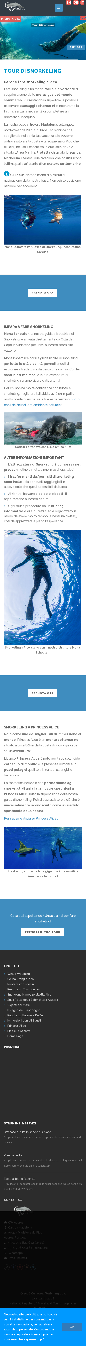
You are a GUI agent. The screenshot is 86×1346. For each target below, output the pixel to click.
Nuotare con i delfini (20, 984)
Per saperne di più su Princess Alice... (31, 818)
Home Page (15, 1036)
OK (72, 1327)
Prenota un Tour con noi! (23, 989)
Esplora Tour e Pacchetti (19, 1178)
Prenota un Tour (14, 1155)
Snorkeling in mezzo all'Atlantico (29, 994)
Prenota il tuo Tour (42, 932)
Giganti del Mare (18, 1005)
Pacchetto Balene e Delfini (25, 1015)
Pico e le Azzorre (19, 1031)
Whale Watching (18, 973)
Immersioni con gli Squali (24, 1020)
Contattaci (13, 1200)
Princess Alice (16, 1025)
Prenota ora (10, 19)
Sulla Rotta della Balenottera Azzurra (32, 999)
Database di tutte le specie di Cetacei (28, 1132)
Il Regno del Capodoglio (23, 1010)
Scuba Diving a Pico (20, 979)
